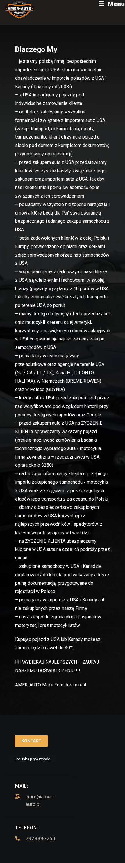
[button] (31, 741)
